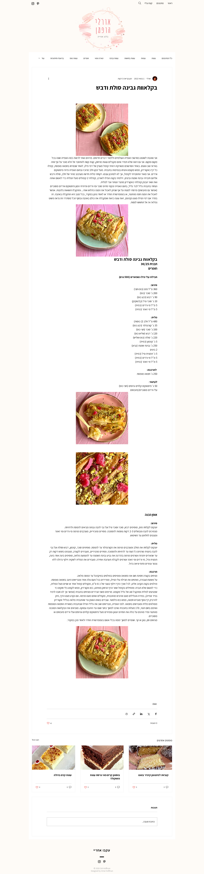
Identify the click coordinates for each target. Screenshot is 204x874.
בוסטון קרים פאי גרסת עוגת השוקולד (105, 776)
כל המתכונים (167, 58)
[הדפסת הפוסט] (126, 713)
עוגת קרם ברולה (63, 775)
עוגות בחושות (129, 58)
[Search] (140, 3)
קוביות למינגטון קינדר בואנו (153, 775)
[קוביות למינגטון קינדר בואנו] (150, 757)
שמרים (86, 58)
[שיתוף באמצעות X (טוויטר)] (148, 713)
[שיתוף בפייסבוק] (155, 713)
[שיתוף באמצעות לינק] (133, 713)
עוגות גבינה (113, 58)
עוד (43, 58)
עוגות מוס (74, 58)
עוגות (154, 58)
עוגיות (143, 58)
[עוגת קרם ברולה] (53, 757)
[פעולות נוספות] (48, 78)
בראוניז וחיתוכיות (57, 58)
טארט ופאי (99, 58)
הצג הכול (35, 739)
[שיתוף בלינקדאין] (141, 713)
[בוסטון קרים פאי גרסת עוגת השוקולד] (102, 757)
